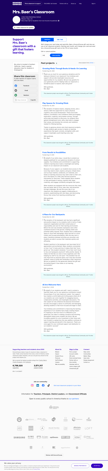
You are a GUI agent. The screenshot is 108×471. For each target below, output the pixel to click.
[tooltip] (59, 20)
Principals (46, 394)
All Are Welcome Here (51, 285)
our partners (74, 399)
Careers (57, 362)
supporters (18, 366)
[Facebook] (43, 385)
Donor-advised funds (75, 358)
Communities (87, 354)
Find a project (73, 352)
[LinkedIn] (37, 385)
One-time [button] (60, 39)
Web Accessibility (60, 364)
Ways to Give (73, 349)
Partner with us (64, 3)
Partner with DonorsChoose (54, 455)
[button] (24, 27)
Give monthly (73, 362)
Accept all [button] (97, 465)
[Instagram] (32, 385)
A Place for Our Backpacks (53, 214)
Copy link (33, 100)
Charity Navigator (17, 362)
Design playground (89, 360)
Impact (57, 354)
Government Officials (78, 394)
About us (73, 3)
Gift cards (72, 356)
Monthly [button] (47, 39)
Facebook (26, 85)
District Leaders (58, 394)
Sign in (93, 3)
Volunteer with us (74, 364)
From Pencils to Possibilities (54, 152)
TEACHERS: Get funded (50, 3)
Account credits (73, 354)
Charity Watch (43, 360)
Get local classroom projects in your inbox (67, 385)
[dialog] (54, 465)
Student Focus (59, 356)
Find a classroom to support (33, 3)
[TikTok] (48, 385)
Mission (57, 352)
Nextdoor (26, 95)
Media (85, 356)
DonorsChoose (17, 3)
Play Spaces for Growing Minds (55, 103)
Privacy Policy (36, 469)
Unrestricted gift (73, 368)
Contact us (87, 362)
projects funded (38, 366)
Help (80, 3)
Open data (86, 358)
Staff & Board (59, 360)
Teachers (37, 394)
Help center (87, 352)
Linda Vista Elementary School (31, 17)
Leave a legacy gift (74, 366)
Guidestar (28, 362)
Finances (57, 358)
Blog (89, 356)
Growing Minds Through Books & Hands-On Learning (64, 68)
